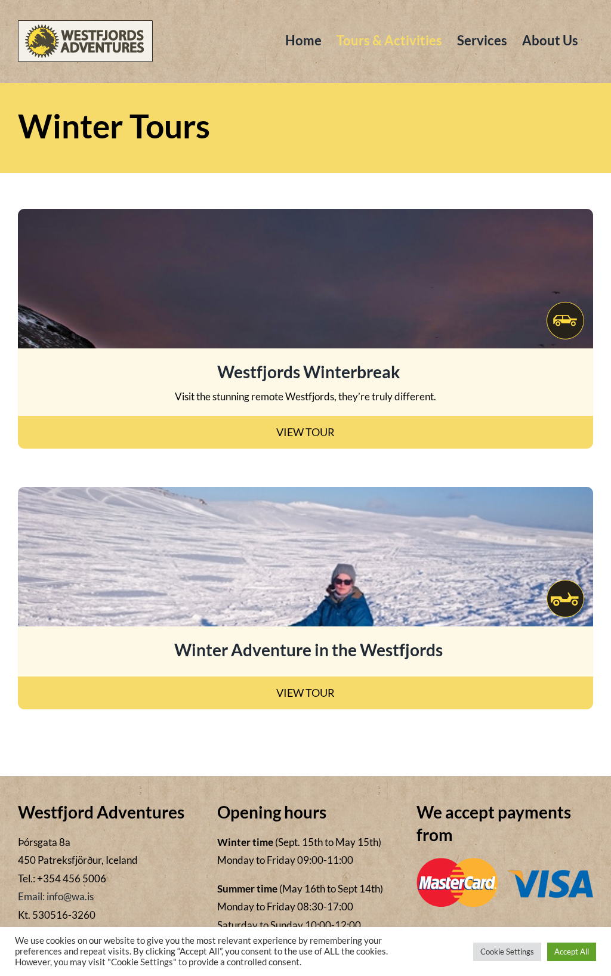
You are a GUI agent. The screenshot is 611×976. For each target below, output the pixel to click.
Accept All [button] (571, 951)
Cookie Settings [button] (507, 951)
